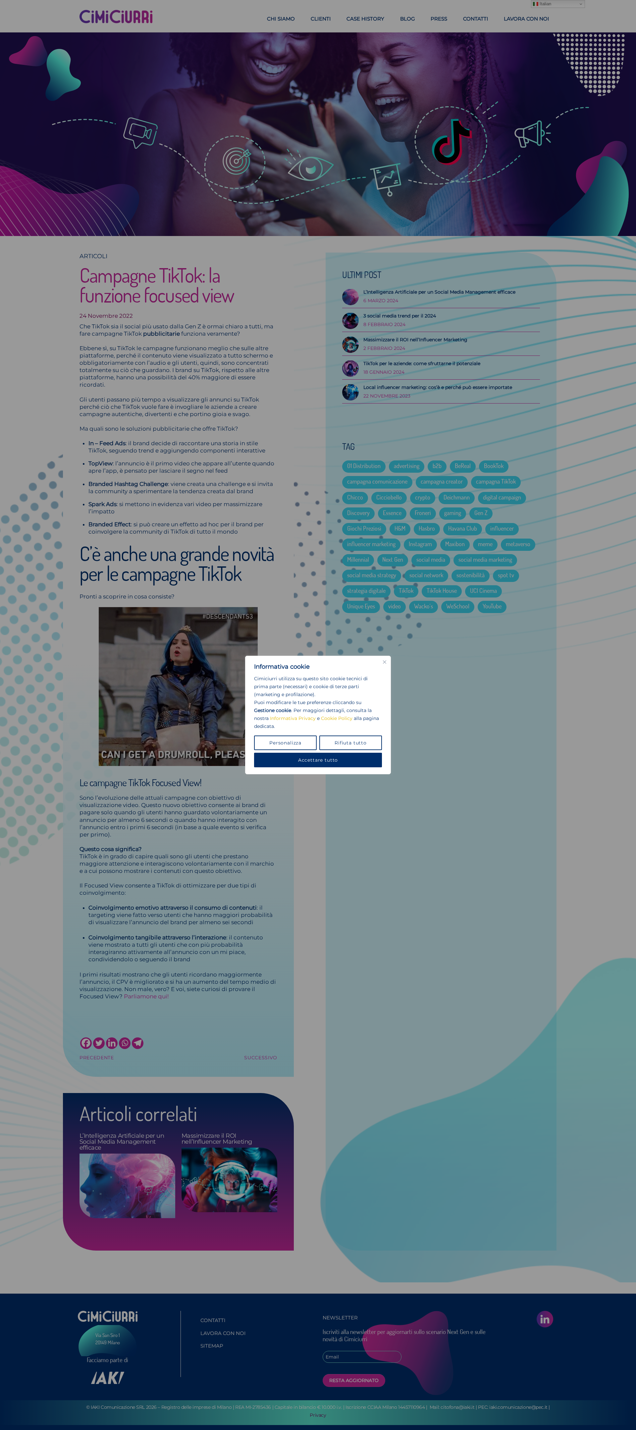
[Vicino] (384, 662)
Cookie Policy (336, 718)
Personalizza (285, 743)
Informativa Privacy (293, 718)
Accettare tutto (318, 760)
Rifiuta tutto (351, 743)
